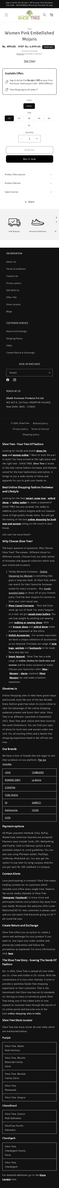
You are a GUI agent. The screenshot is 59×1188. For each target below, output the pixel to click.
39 (41, 119)
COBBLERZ (38, 772)
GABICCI (36, 802)
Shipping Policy (14, 338)
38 (31, 119)
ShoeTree (24, 423)
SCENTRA (10, 787)
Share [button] (31, 202)
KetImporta (11, 810)
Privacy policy (13, 283)
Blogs (9, 311)
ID (6, 802)
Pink (31, 107)
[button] (6, 14)
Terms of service (40, 429)
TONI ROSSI (11, 795)
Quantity (29, 132)
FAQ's (9, 345)
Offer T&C (11, 297)
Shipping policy (31, 434)
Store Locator (13, 304)
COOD (35, 810)
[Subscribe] (49, 372)
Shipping (20, 54)
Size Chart (29, 61)
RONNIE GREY (13, 780)
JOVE (8, 772)
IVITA (8, 817)
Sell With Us (12, 290)
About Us (11, 262)
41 (31, 126)
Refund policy (40, 423)
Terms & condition (16, 269)
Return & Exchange (16, 331)
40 (50, 119)
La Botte (36, 780)
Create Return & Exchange (20, 352)
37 (21, 119)
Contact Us (12, 276)
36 (11, 119)
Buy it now (29, 159)
